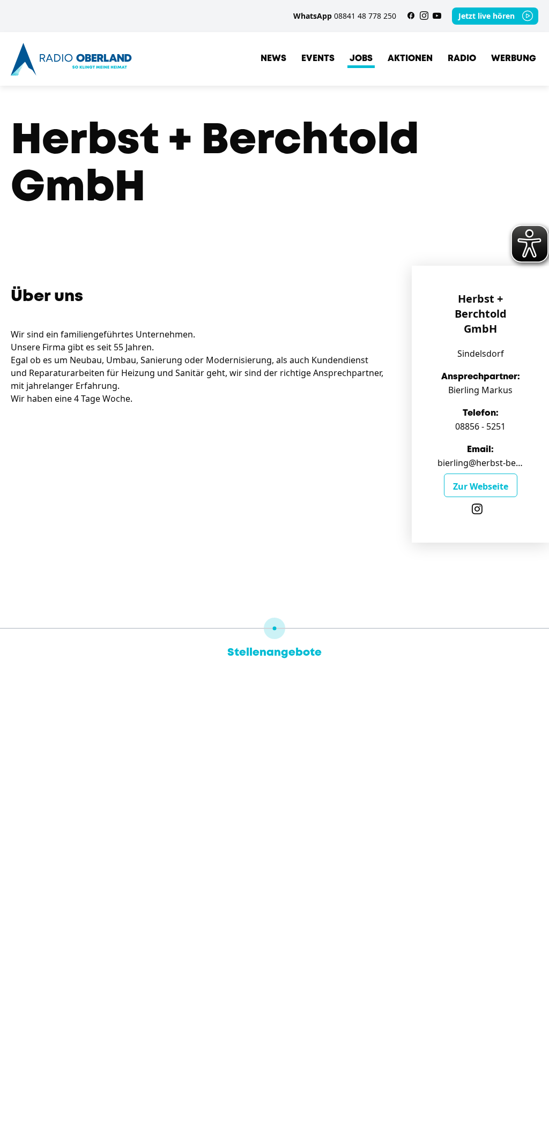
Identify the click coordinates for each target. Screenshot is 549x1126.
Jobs (361, 59)
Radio (462, 59)
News (273, 59)
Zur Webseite (480, 486)
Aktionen (410, 59)
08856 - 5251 (480, 426)
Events (318, 59)
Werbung (513, 59)
